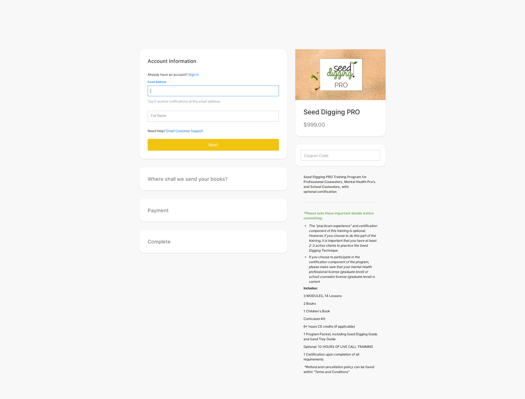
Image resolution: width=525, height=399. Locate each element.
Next (213, 144)
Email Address (157, 81)
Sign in (193, 74)
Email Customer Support (184, 131)
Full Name (158, 115)
